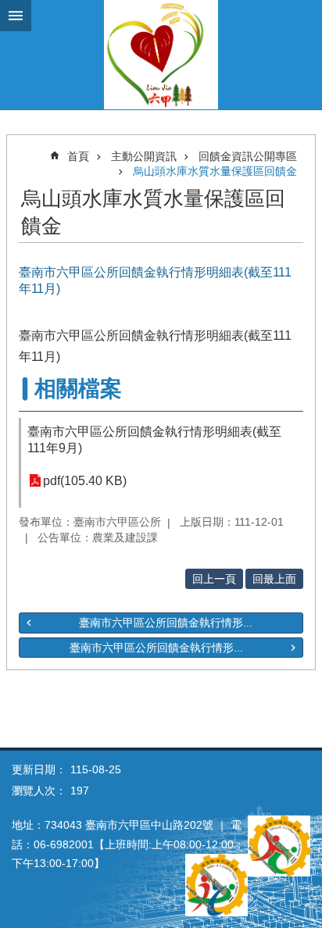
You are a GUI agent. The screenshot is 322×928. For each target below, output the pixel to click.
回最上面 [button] (274, 579)
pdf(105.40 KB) (85, 480)
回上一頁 (214, 579)
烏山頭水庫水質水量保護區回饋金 (215, 171)
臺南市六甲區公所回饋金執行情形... (165, 622)
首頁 (78, 156)
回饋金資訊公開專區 (248, 156)
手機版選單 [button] (15, 15)
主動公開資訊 (144, 156)
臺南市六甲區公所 (161, 54)
